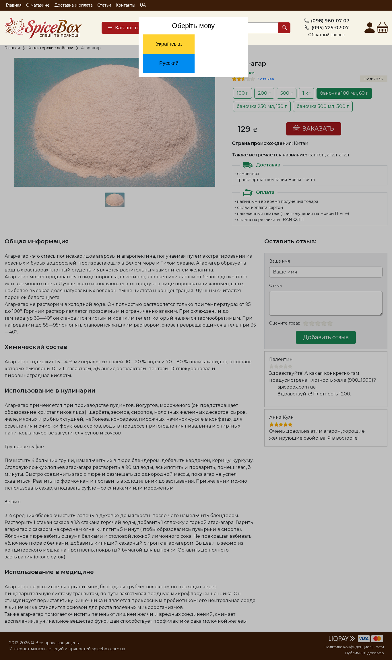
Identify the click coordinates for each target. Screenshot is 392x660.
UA (143, 5)
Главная (14, 5)
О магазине (38, 5)
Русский (168, 63)
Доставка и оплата (73, 5)
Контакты (125, 5)
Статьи (104, 5)
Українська (169, 44)
